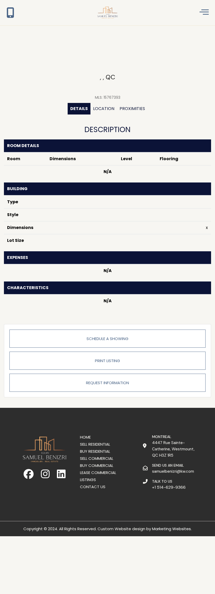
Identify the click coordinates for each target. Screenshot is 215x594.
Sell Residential (95, 444)
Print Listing (107, 360)
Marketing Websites (171, 529)
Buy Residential (95, 451)
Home (85, 437)
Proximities (132, 109)
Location (103, 109)
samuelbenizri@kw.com (173, 471)
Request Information (107, 382)
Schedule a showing (107, 338)
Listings (88, 479)
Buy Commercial (96, 465)
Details (79, 109)
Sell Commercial (96, 458)
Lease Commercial (98, 472)
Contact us (92, 486)
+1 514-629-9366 (169, 487)
